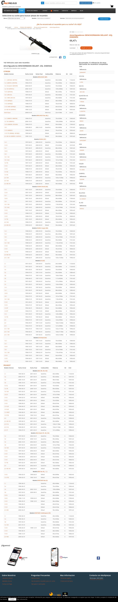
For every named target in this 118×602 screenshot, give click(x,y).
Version (62, 18)
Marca (5, 18)
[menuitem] (10, 10)
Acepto (12, 599)
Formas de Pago (7, 584)
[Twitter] (64, 57)
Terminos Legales (66, 578)
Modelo (34, 18)
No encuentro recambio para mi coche (43, 581)
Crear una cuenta (86, 3)
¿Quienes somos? (7, 578)
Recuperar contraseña (38, 584)
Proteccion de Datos (67, 581)
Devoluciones (36, 578)
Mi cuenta (97, 3)
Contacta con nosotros (96, 579)
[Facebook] (60, 57)
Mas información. (22, 599)
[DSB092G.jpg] (35, 42)
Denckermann (79, 32)
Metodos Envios (7, 581)
